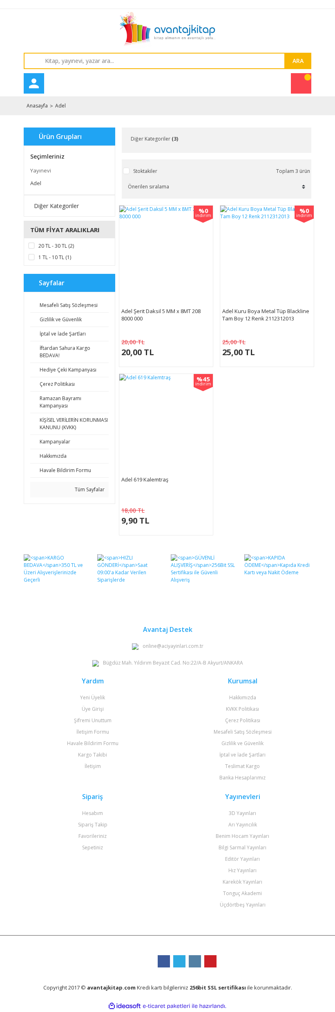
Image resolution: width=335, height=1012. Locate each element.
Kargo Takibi (92, 754)
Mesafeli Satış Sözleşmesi (243, 731)
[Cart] (301, 83)
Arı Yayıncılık (242, 824)
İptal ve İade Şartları (242, 754)
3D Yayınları (242, 813)
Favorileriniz (92, 836)
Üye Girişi (93, 708)
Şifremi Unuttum (93, 720)
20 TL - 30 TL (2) (56, 245)
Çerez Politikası (242, 720)
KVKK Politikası (242, 708)
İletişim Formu (92, 731)
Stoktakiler (145, 171)
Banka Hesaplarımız (242, 777)
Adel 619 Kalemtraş (144, 479)
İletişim (93, 766)
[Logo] (167, 30)
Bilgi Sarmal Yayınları (242, 847)
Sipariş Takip (92, 824)
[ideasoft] (124, 1006)
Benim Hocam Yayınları (242, 836)
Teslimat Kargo (242, 766)
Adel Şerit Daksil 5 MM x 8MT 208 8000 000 (161, 314)
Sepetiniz (92, 847)
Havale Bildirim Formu (92, 743)
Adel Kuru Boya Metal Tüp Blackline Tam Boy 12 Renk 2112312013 (265, 314)
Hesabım (92, 813)
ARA (298, 61)
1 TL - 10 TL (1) (54, 257)
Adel (60, 105)
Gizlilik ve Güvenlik (242, 743)
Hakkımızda (242, 697)
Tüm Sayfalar (89, 489)
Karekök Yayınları (242, 881)
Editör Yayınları (242, 858)
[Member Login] (34, 83)
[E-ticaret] (166, 1006)
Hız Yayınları (242, 870)
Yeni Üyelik (92, 697)
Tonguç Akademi (242, 893)
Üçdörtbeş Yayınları (243, 904)
